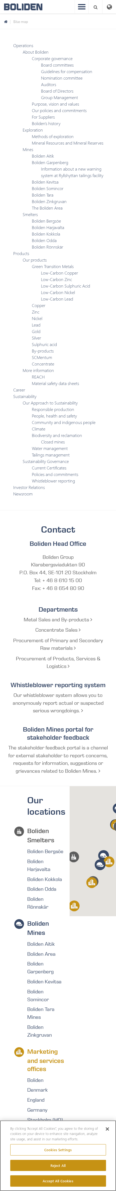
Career (19, 390)
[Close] (107, 1129)
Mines (28, 149)
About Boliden (36, 52)
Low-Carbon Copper (59, 273)
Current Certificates (49, 468)
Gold (36, 331)
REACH (38, 377)
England (36, 1100)
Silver (36, 338)
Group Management (59, 97)
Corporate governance (52, 58)
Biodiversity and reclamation (57, 435)
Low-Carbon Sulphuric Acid (65, 286)
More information (38, 370)
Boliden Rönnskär (47, 247)
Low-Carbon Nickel (58, 292)
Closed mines (53, 442)
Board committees (57, 65)
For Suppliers (43, 117)
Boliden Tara (42, 195)
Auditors (48, 84)
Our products (35, 260)
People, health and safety (54, 416)
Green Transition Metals (53, 266)
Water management (50, 448)
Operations (23, 45)
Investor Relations (29, 487)
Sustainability (24, 396)
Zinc (35, 312)
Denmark (37, 1090)
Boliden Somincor (47, 188)
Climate (38, 429)
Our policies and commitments (59, 110)
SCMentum (42, 357)
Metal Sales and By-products (57, 619)
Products (21, 253)
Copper (38, 305)
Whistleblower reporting (53, 481)
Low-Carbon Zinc (56, 279)
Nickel (37, 318)
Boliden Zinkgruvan (49, 201)
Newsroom (23, 494)
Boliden (35, 1080)
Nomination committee (62, 78)
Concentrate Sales (57, 630)
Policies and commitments (55, 474)
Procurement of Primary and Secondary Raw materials (58, 644)
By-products (43, 351)
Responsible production (53, 409)
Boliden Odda (44, 240)
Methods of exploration (53, 136)
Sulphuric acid (44, 344)
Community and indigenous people (63, 422)
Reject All (58, 1165)
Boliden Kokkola (46, 234)
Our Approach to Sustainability (50, 403)
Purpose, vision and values (55, 104)
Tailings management (51, 455)
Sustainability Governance (46, 461)
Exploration (33, 130)
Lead (36, 325)
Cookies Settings (58, 1149)
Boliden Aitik (43, 156)
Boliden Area (41, 954)
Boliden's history (46, 123)
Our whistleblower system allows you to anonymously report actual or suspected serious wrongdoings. (58, 703)
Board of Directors (57, 91)
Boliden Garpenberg (50, 162)
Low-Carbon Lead (57, 299)
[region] (58, 1155)
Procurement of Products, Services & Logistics (58, 662)
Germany (37, 1110)
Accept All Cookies (58, 1181)
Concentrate (43, 364)
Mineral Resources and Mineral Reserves (67, 143)
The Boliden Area (47, 208)
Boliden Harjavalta (48, 227)
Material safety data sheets (55, 383)
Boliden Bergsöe (46, 221)
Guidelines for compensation (66, 71)
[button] (73, 856)
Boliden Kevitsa (45, 182)
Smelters (30, 214)
